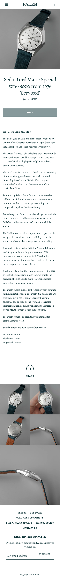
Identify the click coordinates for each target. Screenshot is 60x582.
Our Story (36, 512)
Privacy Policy (45, 522)
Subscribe (44, 554)
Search (22, 512)
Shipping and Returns (19, 522)
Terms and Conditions (30, 517)
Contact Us (30, 528)
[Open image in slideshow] (30, 39)
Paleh (37, 574)
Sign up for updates (30, 537)
